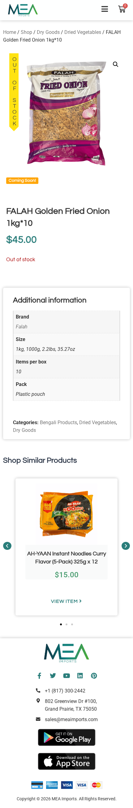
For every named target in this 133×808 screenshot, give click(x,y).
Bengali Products (58, 422)
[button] (115, 64)
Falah (22, 327)
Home (9, 32)
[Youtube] (66, 676)
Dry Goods (48, 32)
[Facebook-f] (39, 676)
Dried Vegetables (82, 32)
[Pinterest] (94, 676)
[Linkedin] (80, 676)
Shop (26, 32)
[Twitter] (53, 676)
